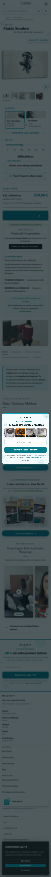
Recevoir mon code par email (25, 449)
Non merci (25, 460)
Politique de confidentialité (33, 457)
